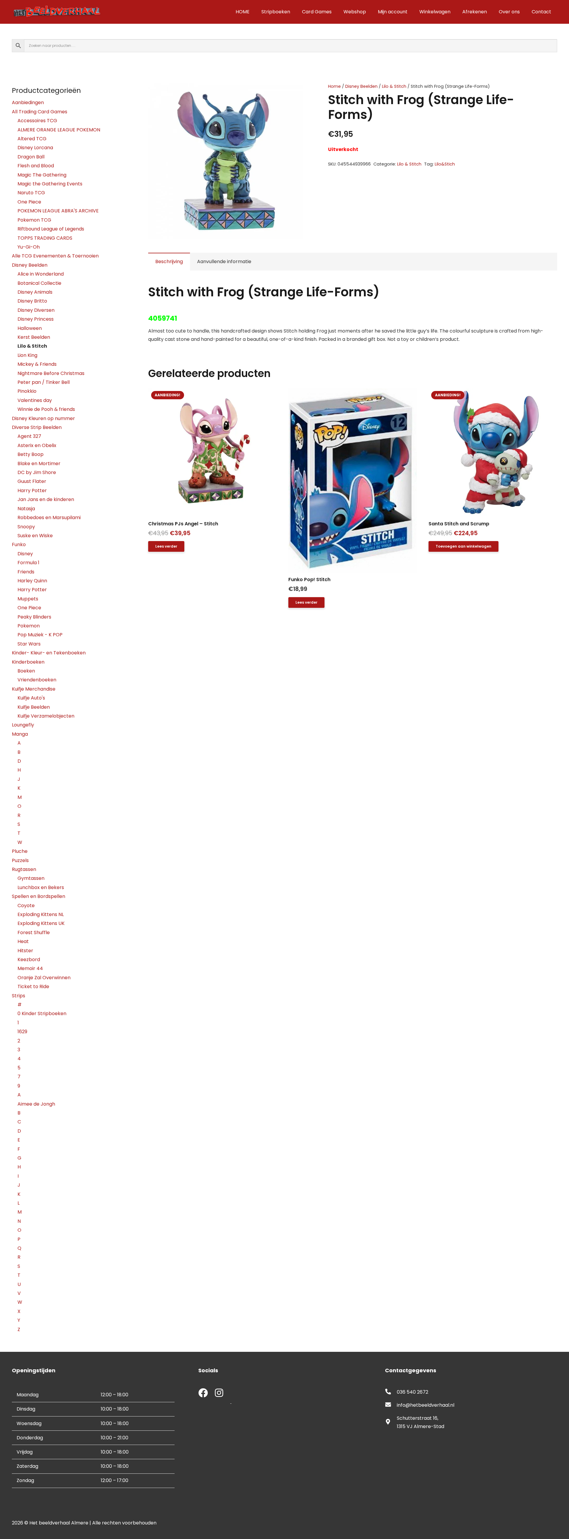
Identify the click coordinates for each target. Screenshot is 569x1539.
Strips (18, 995)
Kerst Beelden (33, 337)
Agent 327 (29, 436)
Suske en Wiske (35, 535)
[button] (293, 92)
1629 (22, 1031)
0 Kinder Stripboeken (41, 1013)
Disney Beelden (361, 86)
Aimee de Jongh (36, 1104)
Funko (19, 544)
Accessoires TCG (37, 120)
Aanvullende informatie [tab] (224, 261)
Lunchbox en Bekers (40, 887)
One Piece (29, 201)
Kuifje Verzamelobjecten (45, 716)
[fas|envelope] (391, 1405)
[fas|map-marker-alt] (391, 1422)
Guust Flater (31, 481)
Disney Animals (34, 292)
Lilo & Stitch (394, 86)
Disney (25, 553)
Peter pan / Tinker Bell (43, 382)
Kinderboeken (28, 662)
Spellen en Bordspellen (38, 896)
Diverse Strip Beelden (37, 427)
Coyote (26, 905)
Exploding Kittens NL (40, 914)
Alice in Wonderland (40, 274)
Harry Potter (32, 490)
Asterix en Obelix (36, 445)
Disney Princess (35, 319)
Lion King (27, 355)
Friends (25, 571)
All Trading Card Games (39, 111)
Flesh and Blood (35, 165)
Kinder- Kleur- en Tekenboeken (49, 652)
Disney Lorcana (35, 147)
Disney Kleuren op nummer (43, 418)
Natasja (26, 508)
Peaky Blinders (34, 616)
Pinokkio (26, 391)
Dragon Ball (30, 156)
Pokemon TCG (34, 220)
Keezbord (28, 959)
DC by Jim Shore (36, 472)
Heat (23, 941)
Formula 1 (28, 562)
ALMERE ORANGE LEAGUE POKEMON (58, 129)
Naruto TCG (31, 192)
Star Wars (29, 643)
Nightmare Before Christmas (50, 373)
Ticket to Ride (33, 986)
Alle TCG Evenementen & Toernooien (55, 255)
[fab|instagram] (219, 1393)
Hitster (25, 950)
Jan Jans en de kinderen (45, 499)
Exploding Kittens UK (41, 923)
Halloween (29, 328)
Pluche (20, 851)
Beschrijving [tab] (169, 261)
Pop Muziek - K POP (40, 634)
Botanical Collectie (39, 283)
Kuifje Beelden (33, 707)
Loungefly (23, 724)
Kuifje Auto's (31, 697)
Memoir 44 (30, 968)
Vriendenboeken (36, 679)
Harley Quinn (32, 580)
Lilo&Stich (445, 164)
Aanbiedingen (28, 102)
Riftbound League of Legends (50, 228)
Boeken (26, 670)
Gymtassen (30, 878)
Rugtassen (24, 869)
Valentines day (34, 400)
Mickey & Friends (37, 364)
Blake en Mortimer (38, 463)
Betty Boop (30, 454)
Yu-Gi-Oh (28, 247)
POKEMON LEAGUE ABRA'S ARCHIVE (58, 210)
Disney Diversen (36, 310)
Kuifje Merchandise (33, 689)
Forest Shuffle (33, 932)
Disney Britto (32, 301)
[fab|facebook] (203, 1393)
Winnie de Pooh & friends (46, 409)
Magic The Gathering (41, 174)
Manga (20, 734)
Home (334, 86)
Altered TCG (32, 138)
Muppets (27, 598)
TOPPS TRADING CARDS (44, 238)
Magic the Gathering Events (49, 183)
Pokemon (28, 625)
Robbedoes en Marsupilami (49, 517)
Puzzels (20, 860)
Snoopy (26, 526)
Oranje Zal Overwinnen (44, 977)
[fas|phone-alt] (391, 1392)
